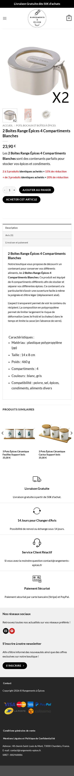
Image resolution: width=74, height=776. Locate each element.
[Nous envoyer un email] (6, 631)
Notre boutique (17, 264)
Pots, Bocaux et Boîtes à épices (36, 125)
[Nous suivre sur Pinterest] (12, 631)
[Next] (66, 70)
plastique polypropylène (44, 342)
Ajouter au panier (37, 189)
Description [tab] (11, 227)
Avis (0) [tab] (9, 235)
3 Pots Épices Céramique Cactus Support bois (52, 453)
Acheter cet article (21, 199)
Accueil (8, 125)
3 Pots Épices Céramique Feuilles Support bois (16, 453)
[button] (5, 18)
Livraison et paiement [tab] (16, 242)
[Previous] (8, 70)
